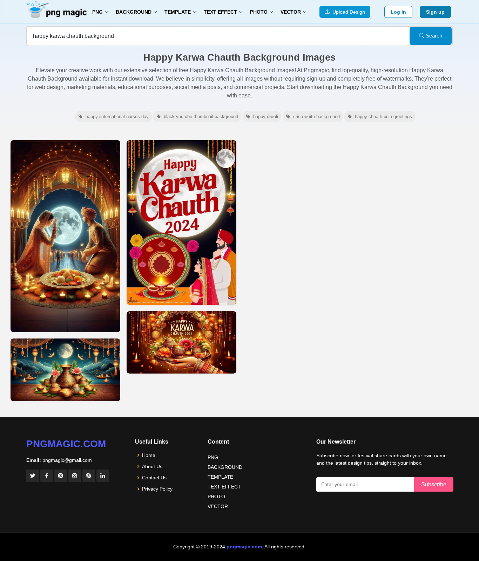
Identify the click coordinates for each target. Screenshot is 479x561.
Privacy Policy (157, 488)
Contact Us (154, 477)
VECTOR (218, 506)
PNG (213, 457)
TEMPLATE (220, 476)
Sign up (435, 12)
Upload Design (347, 12)
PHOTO (216, 496)
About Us (152, 466)
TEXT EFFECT (224, 486)
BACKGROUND (225, 467)
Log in (398, 12)
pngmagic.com (66, 443)
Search (433, 36)
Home (148, 455)
